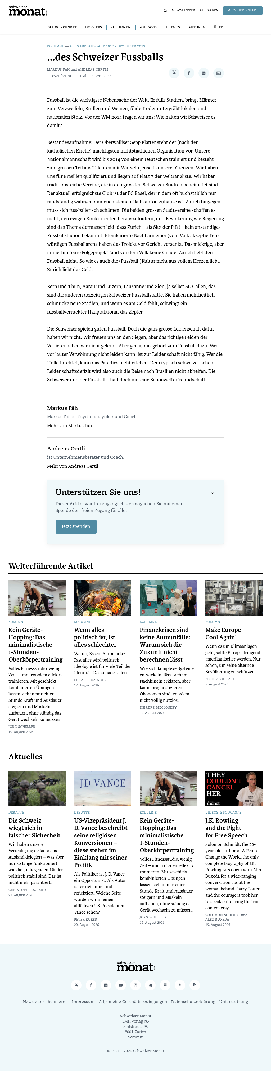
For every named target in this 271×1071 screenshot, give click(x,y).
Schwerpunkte (62, 27)
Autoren (196, 27)
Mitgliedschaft (242, 10)
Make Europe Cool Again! (223, 633)
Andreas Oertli (93, 70)
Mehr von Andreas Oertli (72, 467)
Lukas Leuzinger (90, 680)
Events (173, 27)
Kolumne (55, 46)
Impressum (83, 1002)
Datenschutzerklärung (193, 1002)
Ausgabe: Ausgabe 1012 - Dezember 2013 (107, 46)
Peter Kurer (85, 919)
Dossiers (93, 27)
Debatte (16, 812)
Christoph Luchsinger (30, 890)
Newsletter (183, 10)
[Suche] (165, 10)
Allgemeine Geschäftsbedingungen (133, 1002)
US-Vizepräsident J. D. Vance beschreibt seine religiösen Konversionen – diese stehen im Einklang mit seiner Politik (100, 843)
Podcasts (148, 27)
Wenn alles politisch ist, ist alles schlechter (95, 637)
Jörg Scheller (21, 727)
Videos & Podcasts (223, 812)
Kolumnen (121, 27)
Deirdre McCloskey (158, 707)
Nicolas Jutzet (220, 679)
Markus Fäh (58, 70)
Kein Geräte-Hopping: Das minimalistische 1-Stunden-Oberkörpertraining (35, 644)
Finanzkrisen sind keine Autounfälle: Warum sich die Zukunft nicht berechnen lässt (165, 644)
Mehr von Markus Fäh (69, 426)
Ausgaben (209, 10)
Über (218, 27)
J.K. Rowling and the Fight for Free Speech (226, 828)
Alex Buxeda (217, 919)
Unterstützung (233, 1002)
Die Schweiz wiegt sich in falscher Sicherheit (34, 828)
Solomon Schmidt (222, 915)
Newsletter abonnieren (45, 1002)
